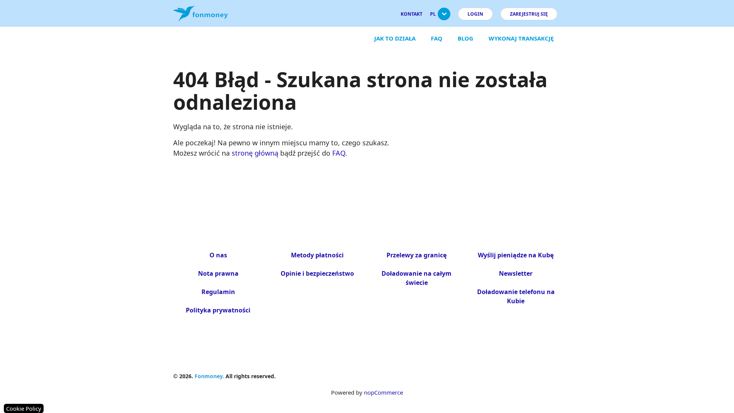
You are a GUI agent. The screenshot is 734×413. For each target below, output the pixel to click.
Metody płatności (317, 255)
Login (475, 14)
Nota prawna (218, 273)
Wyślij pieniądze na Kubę (516, 255)
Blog (465, 38)
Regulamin (218, 292)
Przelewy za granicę (416, 255)
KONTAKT (411, 14)
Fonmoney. (209, 376)
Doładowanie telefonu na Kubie (516, 296)
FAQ (436, 38)
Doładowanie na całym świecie (416, 278)
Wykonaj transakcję (521, 38)
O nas (218, 255)
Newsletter (516, 273)
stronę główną (255, 153)
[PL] (444, 17)
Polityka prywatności (218, 310)
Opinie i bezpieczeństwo (317, 273)
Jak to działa (395, 38)
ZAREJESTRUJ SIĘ (529, 14)
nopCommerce (383, 392)
